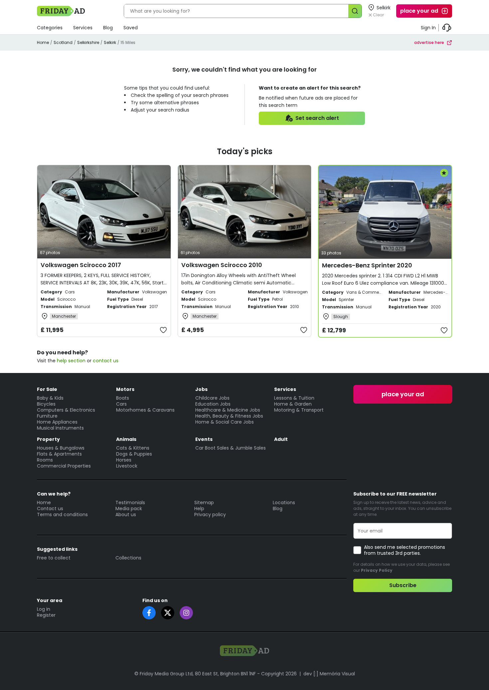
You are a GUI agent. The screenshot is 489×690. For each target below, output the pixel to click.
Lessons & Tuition (294, 398)
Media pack (128, 508)
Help (199, 508)
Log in (43, 609)
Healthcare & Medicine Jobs (227, 410)
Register (46, 615)
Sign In (428, 27)
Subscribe (402, 585)
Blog (108, 27)
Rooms (45, 460)
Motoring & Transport (299, 410)
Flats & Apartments (59, 454)
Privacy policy (210, 514)
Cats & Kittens (132, 448)
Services (82, 27)
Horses (123, 460)
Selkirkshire (88, 42)
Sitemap (204, 502)
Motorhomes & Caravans (145, 410)
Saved (130, 27)
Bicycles (46, 404)
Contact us (50, 508)
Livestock (126, 466)
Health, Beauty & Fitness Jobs (229, 416)
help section (71, 360)
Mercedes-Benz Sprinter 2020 (367, 265)
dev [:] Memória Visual (329, 673)
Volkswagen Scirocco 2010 (221, 265)
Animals (126, 439)
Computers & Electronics (66, 410)
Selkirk (110, 42)
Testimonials (130, 502)
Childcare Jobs (212, 398)
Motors (125, 389)
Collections (128, 557)
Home (43, 42)
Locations (284, 502)
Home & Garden (293, 404)
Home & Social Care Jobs (224, 422)
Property (48, 439)
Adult (281, 439)
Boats (122, 398)
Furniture (47, 416)
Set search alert (317, 118)
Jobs (201, 389)
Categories (50, 27)
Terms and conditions (62, 514)
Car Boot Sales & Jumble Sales (230, 448)
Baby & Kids (50, 398)
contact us (105, 360)
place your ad (419, 11)
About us (125, 514)
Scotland (63, 42)
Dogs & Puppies (134, 454)
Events (204, 439)
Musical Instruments (60, 428)
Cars (121, 404)
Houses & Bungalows (60, 448)
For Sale (47, 389)
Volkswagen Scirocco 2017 (81, 265)
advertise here (429, 42)
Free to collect (54, 557)
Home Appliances (57, 422)
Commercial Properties (64, 466)
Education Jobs (213, 404)
